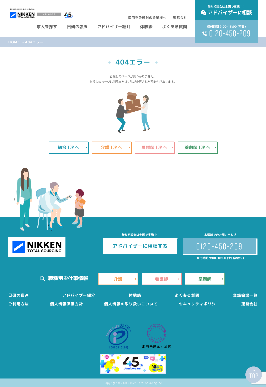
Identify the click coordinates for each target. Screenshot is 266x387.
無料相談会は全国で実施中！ (230, 10)
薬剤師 (205, 279)
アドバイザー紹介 (114, 26)
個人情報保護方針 (66, 304)
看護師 (161, 279)
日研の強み (77, 26)
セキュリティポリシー (199, 304)
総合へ (68, 147)
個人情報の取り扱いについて (131, 304)
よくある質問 (174, 26)
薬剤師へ (198, 147)
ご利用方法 (18, 304)
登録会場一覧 (245, 295)
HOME (14, 42)
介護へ (111, 147)
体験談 (146, 26)
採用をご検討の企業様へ (147, 17)
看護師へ (154, 147)
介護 (118, 279)
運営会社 (180, 17)
